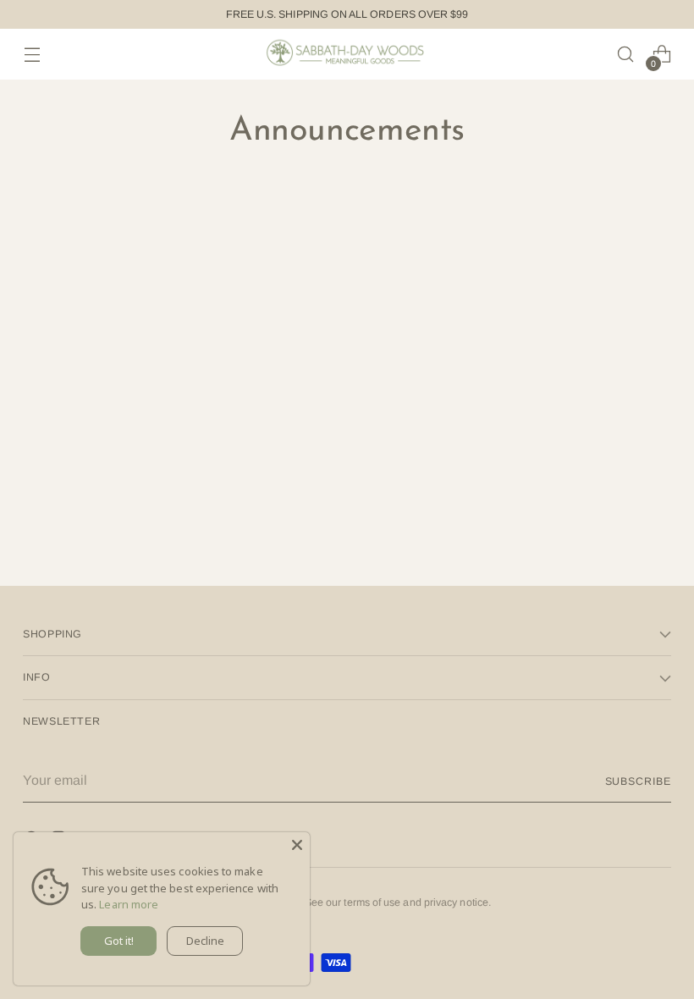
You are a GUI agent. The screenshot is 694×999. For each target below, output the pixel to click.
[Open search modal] (626, 54)
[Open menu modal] (31, 54)
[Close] (297, 844)
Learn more (128, 904)
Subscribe (638, 781)
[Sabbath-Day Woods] (347, 54)
